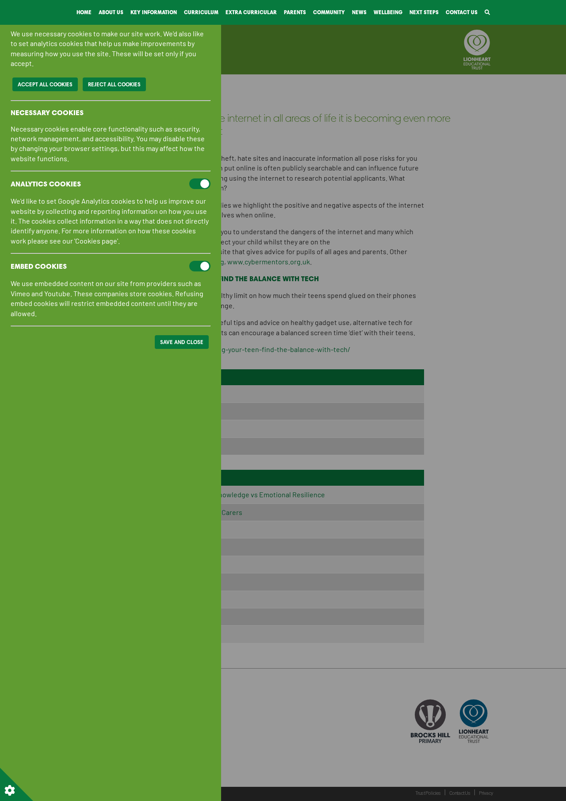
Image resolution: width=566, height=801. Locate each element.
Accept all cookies (45, 84)
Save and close (181, 342)
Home (84, 12)
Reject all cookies (114, 84)
